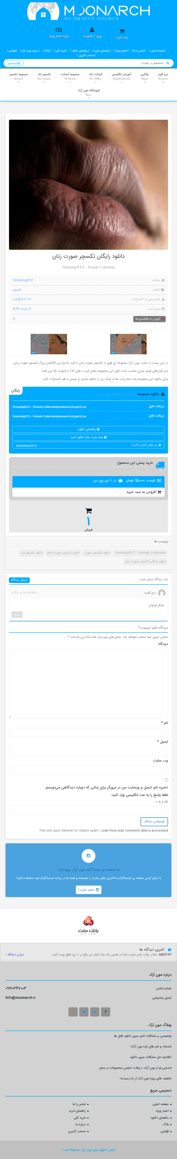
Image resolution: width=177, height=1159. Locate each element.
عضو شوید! (87, 890)
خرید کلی (80, 1118)
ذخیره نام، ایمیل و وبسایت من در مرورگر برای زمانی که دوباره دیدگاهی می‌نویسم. (106, 787)
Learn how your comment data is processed (134, 830)
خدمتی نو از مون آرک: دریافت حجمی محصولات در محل (135, 1068)
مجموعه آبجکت (70, 76)
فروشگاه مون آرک (89, 92)
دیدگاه (163, 644)
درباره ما (81, 1124)
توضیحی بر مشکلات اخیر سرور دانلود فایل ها (142, 1036)
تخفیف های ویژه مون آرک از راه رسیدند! (145, 1079)
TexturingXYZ (22, 280)
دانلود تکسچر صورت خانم (63, 553)
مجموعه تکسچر (18, 76)
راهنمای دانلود (87, 429)
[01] (49, 344)
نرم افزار (163, 76)
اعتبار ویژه (162, 1111)
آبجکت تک (95, 76)
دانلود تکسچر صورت (97, 553)
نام (164, 723)
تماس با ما (79, 1104)
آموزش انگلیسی (121, 76)
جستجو (13, 63)
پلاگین (145, 76)
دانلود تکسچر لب (32, 553)
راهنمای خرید (77, 1111)
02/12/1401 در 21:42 (24, 593)
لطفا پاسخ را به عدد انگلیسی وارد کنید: (139, 795)
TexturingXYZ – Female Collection (140, 553)
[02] (128, 344)
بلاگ (166, 1124)
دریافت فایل (88, 406)
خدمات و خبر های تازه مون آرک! (151, 1047)
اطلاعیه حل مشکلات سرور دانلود (150, 1058)
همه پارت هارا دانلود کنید (87, 437)
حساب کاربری (77, 1131)
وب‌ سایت (160, 760)
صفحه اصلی (161, 1104)
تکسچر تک (44, 76)
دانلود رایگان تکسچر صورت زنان (145, 561)
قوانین (164, 1131)
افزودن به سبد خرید (141, 492)
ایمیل (162, 741)
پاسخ (17, 614)
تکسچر (16, 290)
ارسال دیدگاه (19, 580)
